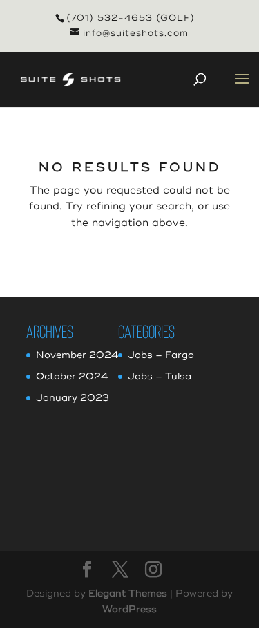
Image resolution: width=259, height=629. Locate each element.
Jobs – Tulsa (159, 376)
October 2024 (72, 376)
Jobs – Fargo (161, 355)
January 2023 (72, 398)
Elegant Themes (127, 593)
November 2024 (77, 355)
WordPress (129, 609)
